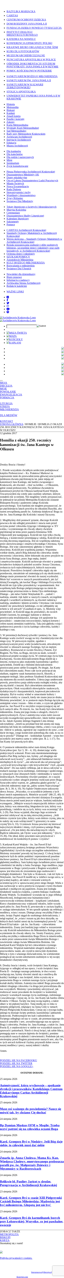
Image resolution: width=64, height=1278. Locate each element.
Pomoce (11, 224)
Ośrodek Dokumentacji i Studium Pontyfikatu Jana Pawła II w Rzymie (32, 65)
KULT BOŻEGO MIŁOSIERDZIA (26, 262)
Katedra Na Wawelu (21, 39)
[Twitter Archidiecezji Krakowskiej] (8, 303)
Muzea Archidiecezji (17, 145)
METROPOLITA (9, 1234)
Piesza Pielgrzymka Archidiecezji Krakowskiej (31, 171)
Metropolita (13, 107)
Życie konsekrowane (17, 166)
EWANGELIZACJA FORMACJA (11, 396)
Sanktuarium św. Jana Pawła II (29, 80)
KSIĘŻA (5, 1240)
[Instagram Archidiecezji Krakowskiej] (8, 306)
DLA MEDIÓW (8, 415)
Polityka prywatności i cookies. (16, 1258)
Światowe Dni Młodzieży (20, 201)
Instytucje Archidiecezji (19, 139)
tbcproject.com (22, 1277)
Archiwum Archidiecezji (19, 136)
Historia (11, 104)
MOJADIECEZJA (6, 384)
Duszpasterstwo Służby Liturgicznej (25, 215)
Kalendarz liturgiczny (18, 218)
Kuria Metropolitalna (17, 125)
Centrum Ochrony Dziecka (26, 19)
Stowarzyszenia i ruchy (19, 192)
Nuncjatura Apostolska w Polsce (31, 59)
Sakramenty (13, 221)
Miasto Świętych (15, 183)
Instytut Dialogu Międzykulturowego (22, 33)
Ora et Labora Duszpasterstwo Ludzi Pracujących (32, 180)
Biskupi (11, 110)
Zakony (11, 122)
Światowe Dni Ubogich (19, 268)
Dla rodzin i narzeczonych (20, 157)
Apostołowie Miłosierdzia (20, 259)
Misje (9, 160)
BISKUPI (5, 1237)
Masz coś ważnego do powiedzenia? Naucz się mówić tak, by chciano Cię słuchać (30, 1110)
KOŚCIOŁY (16, 339)
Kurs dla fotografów (23, 51)
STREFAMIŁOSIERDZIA (9, 408)
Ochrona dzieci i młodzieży (21, 253)
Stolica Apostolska (21, 91)
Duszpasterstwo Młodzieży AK (23, 174)
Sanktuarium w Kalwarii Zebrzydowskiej (25, 86)
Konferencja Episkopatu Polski (29, 43)
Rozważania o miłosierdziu (21, 265)
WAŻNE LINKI (15, 291)
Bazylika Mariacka (21, 11)
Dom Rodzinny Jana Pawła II (27, 23)
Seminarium (13, 163)
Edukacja (11, 142)
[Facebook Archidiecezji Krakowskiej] (7, 300)
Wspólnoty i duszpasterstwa (21, 195)
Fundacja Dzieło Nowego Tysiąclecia (34, 27)
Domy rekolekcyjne (17, 177)
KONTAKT (6, 421)
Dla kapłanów (14, 151)
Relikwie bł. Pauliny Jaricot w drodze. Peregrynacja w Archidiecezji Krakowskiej (28, 1183)
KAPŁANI (15, 342)
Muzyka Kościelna (16, 209)
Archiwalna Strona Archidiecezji (23, 283)
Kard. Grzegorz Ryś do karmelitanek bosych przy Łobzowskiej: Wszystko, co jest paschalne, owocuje (31, 1221)
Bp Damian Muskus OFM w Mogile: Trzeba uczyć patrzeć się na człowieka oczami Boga (30, 1127)
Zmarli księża (14, 116)
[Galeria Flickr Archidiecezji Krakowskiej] (8, 297)
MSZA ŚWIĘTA (18, 332)
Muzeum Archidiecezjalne (26, 55)
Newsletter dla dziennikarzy (21, 274)
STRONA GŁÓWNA (11, 424)
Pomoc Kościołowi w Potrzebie (29, 70)
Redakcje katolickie (17, 286)
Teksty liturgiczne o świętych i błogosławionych (31, 206)
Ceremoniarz (13, 212)
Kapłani (11, 113)
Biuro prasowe (14, 277)
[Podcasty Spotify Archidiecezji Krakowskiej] (8, 312)
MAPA (13, 336)
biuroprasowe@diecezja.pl (41, 1272)
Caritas (12, 15)
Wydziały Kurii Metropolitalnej (23, 128)
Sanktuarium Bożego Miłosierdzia (32, 76)
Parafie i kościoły (15, 119)
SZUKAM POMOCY (18, 256)
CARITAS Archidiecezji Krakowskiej (26, 230)
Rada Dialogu (14, 189)
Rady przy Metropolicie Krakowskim (26, 133)
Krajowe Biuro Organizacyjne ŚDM (32, 47)
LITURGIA (6, 403)
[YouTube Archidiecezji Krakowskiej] (8, 309)
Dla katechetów (15, 154)
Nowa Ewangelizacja (18, 186)
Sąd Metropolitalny (16, 130)
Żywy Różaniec (15, 198)
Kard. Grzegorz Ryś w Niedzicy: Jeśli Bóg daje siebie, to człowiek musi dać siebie (31, 1143)
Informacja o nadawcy (18, 280)
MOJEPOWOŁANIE (8, 390)
